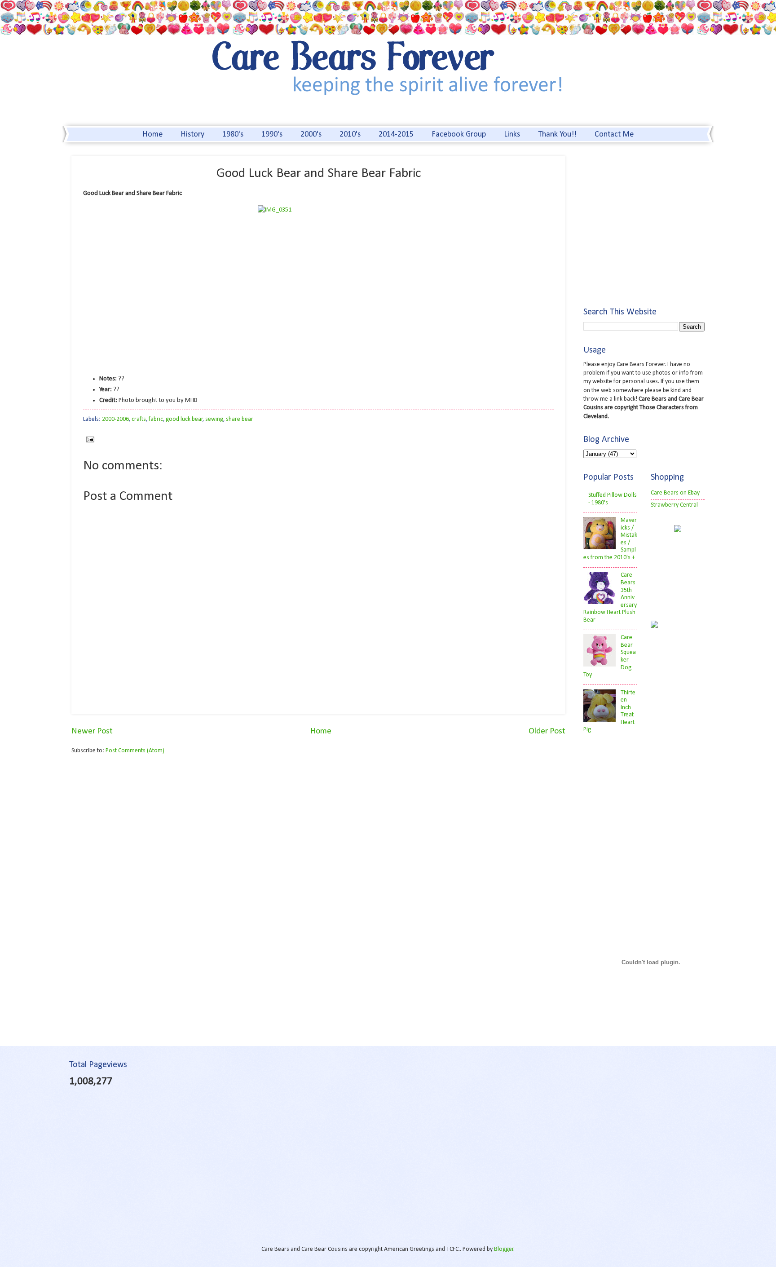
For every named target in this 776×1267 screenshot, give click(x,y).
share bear (239, 419)
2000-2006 (115, 419)
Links (512, 134)
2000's (311, 134)
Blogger (504, 1249)
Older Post (547, 731)
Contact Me (614, 134)
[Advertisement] (146, 831)
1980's (232, 134)
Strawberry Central (674, 505)
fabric (156, 419)
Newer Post (92, 731)
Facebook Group (459, 134)
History (192, 134)
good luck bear (184, 419)
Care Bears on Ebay (675, 493)
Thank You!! (557, 134)
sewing (214, 419)
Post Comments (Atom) (135, 751)
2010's (350, 134)
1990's (271, 134)
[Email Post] (88, 439)
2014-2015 (396, 134)
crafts (139, 419)
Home (152, 134)
